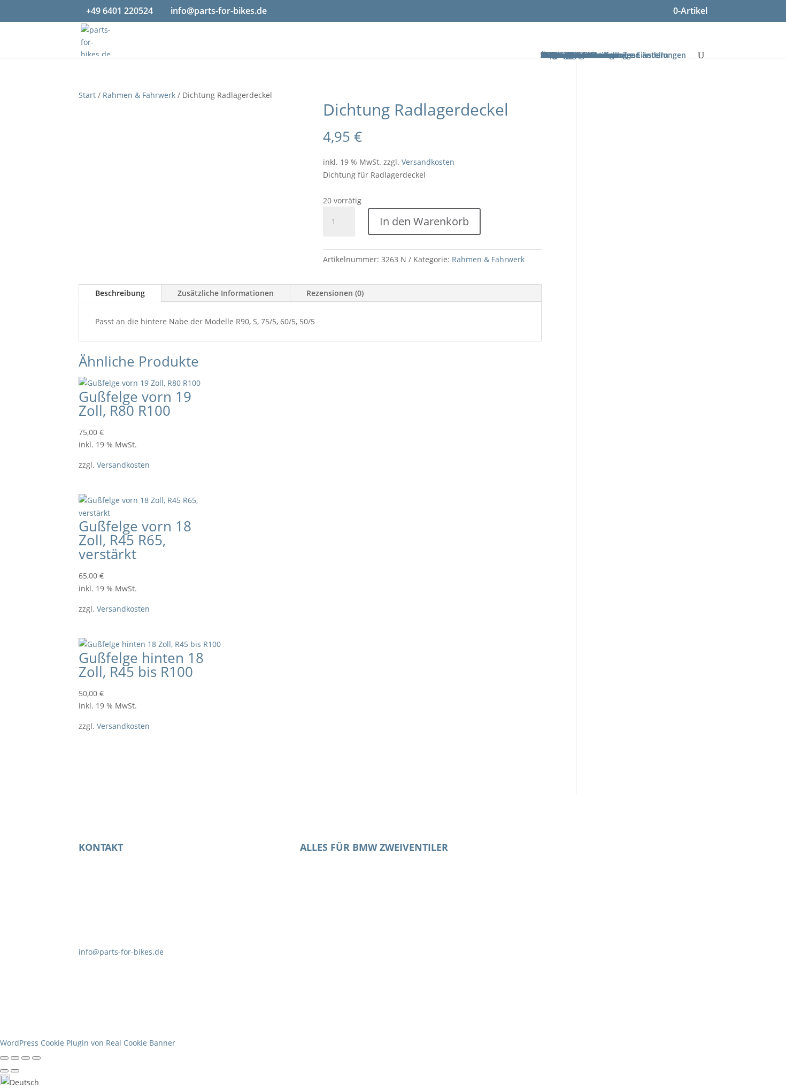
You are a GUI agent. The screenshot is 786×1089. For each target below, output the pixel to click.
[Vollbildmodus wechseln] (15, 1058)
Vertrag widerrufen (579, 851)
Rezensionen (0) (335, 293)
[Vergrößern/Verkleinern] (4, 1058)
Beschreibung (120, 293)
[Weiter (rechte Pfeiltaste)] (15, 1070)
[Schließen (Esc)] (36, 1058)
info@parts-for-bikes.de (121, 952)
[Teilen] (25, 1058)
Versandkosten (428, 162)
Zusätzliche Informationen (226, 293)
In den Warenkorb (424, 221)
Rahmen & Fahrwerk (139, 95)
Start (87, 95)
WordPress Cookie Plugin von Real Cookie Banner (87, 1043)
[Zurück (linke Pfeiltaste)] (4, 1070)
